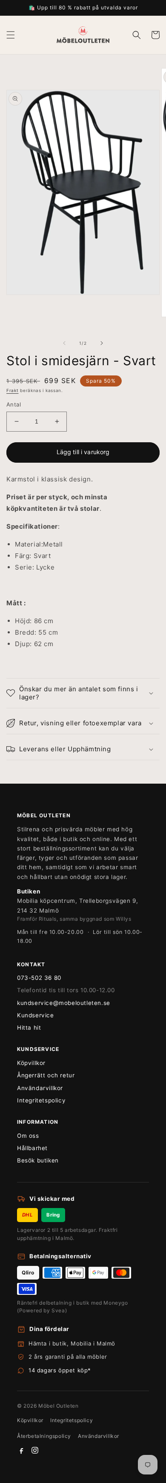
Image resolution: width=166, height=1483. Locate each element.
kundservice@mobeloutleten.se (63, 1002)
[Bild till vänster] (64, 343)
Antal (13, 404)
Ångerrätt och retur (45, 1075)
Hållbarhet (32, 1148)
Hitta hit (29, 1027)
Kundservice (35, 1015)
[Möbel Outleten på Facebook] (21, 1450)
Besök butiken (38, 1160)
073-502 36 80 (39, 977)
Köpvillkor (31, 1062)
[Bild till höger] (101, 343)
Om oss (28, 1135)
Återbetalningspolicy (44, 1436)
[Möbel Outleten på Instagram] (35, 1450)
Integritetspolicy (41, 1100)
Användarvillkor (40, 1088)
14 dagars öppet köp (58, 1370)
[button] (10, 35)
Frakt (12, 390)
